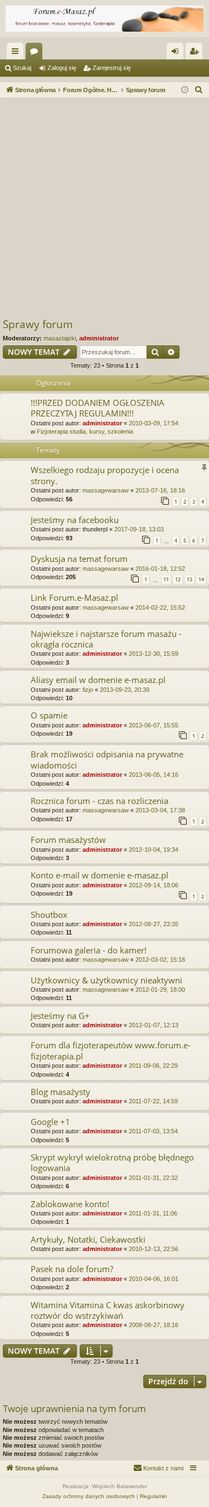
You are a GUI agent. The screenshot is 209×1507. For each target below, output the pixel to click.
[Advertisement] (104, 207)
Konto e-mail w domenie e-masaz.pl (99, 875)
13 (189, 579)
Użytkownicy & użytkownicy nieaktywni (106, 980)
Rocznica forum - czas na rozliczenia (99, 800)
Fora (36, 53)
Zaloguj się (61, 67)
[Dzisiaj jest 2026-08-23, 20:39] (184, 90)
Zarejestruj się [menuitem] (196, 53)
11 (166, 579)
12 (178, 579)
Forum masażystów (68, 839)
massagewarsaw (105, 490)
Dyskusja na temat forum (79, 558)
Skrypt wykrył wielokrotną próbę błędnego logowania (112, 1162)
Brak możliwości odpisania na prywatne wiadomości (107, 759)
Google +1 (50, 1121)
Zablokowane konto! (70, 1203)
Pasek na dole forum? (72, 1268)
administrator (99, 338)
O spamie (49, 715)
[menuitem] (199, 90)
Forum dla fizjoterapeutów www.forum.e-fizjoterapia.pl (111, 1050)
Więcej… (17, 53)
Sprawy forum (38, 324)
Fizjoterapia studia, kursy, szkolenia (85, 431)
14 (201, 579)
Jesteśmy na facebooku (75, 519)
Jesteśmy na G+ (60, 1015)
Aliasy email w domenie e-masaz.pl (98, 679)
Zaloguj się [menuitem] (177, 53)
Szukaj (22, 67)
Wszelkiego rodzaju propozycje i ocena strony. (105, 475)
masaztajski (59, 338)
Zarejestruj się (112, 67)
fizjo (87, 689)
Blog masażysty (60, 1091)
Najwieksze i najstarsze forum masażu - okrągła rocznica (106, 639)
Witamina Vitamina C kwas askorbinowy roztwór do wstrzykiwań (107, 1310)
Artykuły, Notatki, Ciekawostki (88, 1239)
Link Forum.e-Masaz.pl (74, 597)
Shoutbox (49, 914)
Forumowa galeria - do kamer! (89, 950)
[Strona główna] (104, 18)
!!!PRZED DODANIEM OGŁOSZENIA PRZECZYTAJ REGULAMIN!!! (97, 408)
